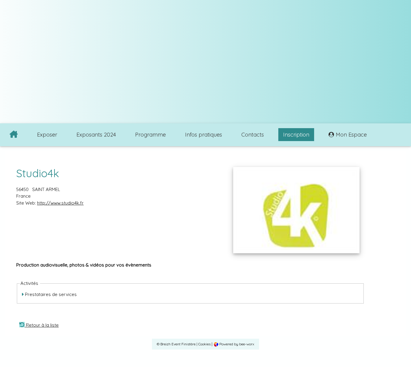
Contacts (252, 134)
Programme (150, 134)
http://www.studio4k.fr (60, 203)
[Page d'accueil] (14, 134)
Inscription (296, 134)
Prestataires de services (50, 294)
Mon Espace (351, 134)
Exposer (47, 134)
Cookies (204, 344)
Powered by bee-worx (236, 344)
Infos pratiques (203, 134)
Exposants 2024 (96, 134)
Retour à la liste (42, 324)
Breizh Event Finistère (178, 344)
